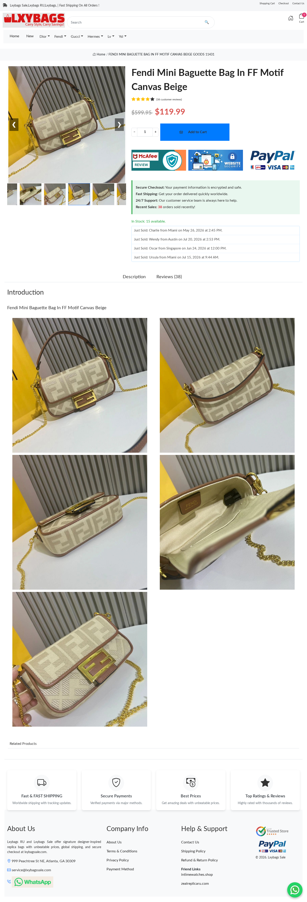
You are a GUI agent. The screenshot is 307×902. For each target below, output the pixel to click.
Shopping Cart (267, 3)
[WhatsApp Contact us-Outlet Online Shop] (295, 890)
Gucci (75, 36)
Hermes (94, 36)
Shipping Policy (193, 851)
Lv (109, 36)
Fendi (58, 36)
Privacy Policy (118, 860)
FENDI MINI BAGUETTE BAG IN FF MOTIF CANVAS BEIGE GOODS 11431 (161, 54)
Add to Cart (197, 132)
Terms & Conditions (122, 851)
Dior (43, 36)
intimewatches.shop (197, 874)
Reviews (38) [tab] (169, 277)
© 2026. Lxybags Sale (270, 857)
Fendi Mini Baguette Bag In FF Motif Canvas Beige (57, 308)
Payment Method (120, 869)
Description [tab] (134, 277)
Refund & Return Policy (199, 860)
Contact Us (298, 3)
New (30, 36)
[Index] (291, 18)
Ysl (121, 36)
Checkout (283, 3)
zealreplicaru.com (195, 883)
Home (14, 36)
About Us (114, 842)
